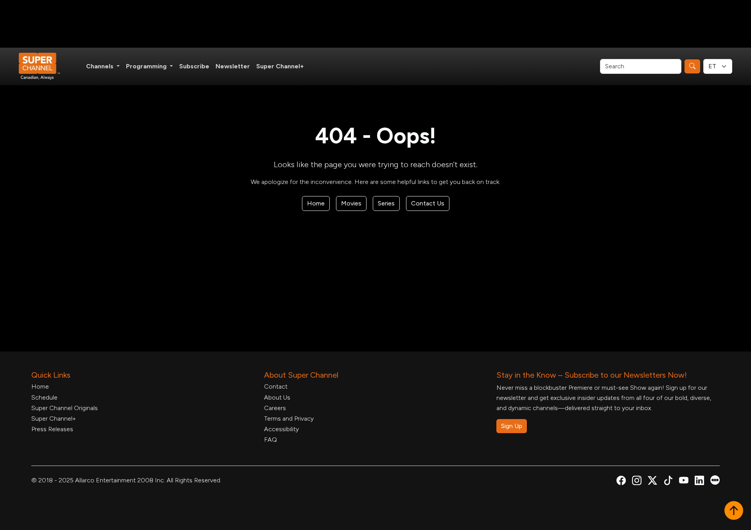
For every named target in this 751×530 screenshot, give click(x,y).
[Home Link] (44, 66)
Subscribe (194, 66)
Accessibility (281, 429)
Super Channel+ (280, 66)
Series (386, 203)
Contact (275, 386)
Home (316, 203)
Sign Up (511, 426)
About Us (277, 397)
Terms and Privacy (289, 418)
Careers (275, 408)
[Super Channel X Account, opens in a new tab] (652, 481)
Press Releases (52, 429)
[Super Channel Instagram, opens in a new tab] (636, 481)
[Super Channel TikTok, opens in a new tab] (668, 481)
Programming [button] (147, 66)
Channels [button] (100, 66)
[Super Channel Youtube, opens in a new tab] (683, 481)
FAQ (270, 439)
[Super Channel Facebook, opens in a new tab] (621, 481)
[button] (733, 511)
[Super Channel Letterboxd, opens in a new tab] (715, 479)
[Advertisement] (375, 23)
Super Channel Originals (64, 408)
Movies (351, 203)
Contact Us (427, 203)
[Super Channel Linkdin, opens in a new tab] (699, 481)
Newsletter (233, 66)
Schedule (44, 397)
